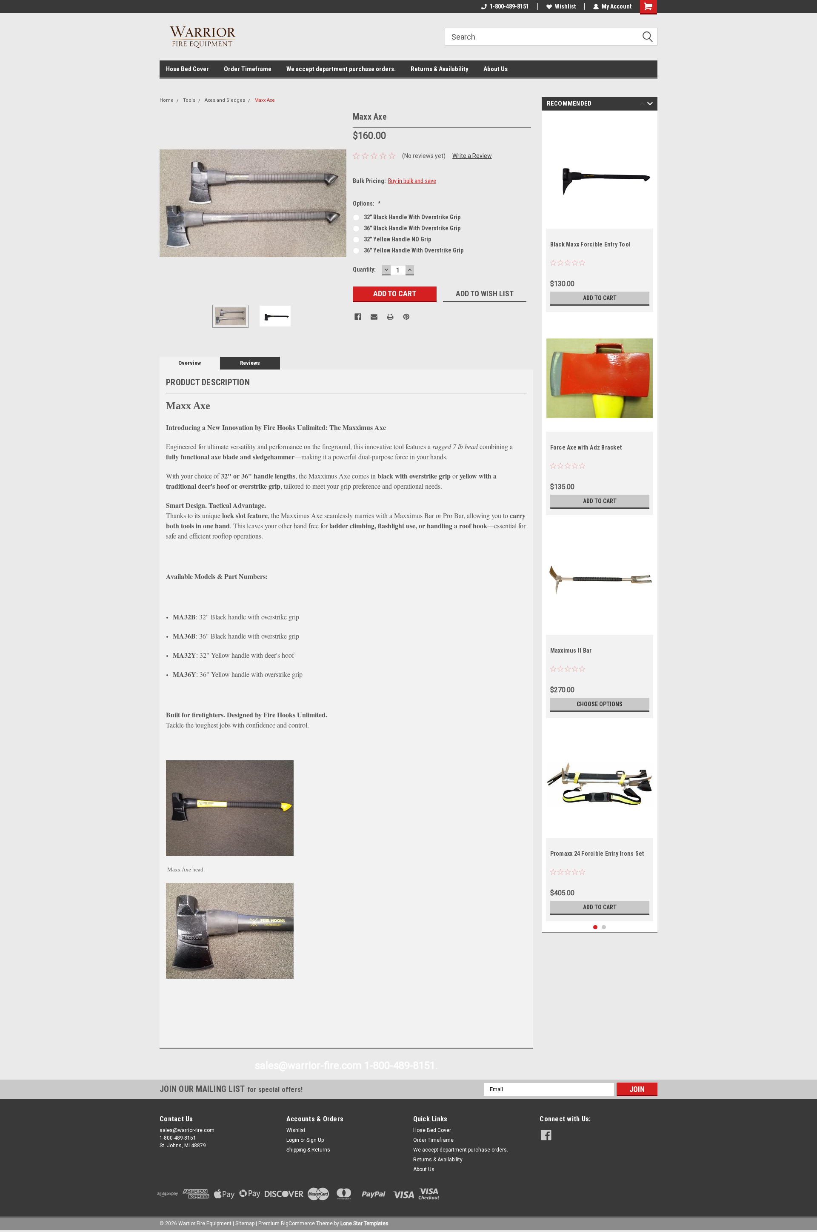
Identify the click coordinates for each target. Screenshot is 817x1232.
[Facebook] (357, 316)
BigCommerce (298, 1223)
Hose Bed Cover (187, 69)
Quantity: (364, 269)
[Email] (374, 316)
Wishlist (565, 6)
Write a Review (472, 155)
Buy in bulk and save (412, 181)
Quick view (600, 222)
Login (292, 1140)
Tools (189, 100)
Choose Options (600, 704)
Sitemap (244, 1223)
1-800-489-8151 (509, 6)
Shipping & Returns (308, 1150)
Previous (168, 203)
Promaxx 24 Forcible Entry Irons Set (597, 853)
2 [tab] (604, 927)
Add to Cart (600, 298)
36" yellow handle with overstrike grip (413, 250)
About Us (495, 69)
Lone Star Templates (364, 1223)
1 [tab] (595, 927)
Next (337, 203)
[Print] (390, 316)
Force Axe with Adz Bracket (586, 447)
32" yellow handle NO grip (397, 239)
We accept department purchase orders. (341, 69)
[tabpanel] (600, 213)
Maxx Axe (264, 100)
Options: (367, 203)
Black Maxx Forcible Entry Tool (590, 244)
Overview (189, 363)
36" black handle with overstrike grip (412, 228)
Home (167, 100)
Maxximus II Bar (571, 650)
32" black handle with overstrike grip (412, 217)
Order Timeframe (247, 69)
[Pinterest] (406, 316)
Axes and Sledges (225, 100)
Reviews (250, 363)
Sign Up (315, 1140)
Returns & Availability (439, 69)
